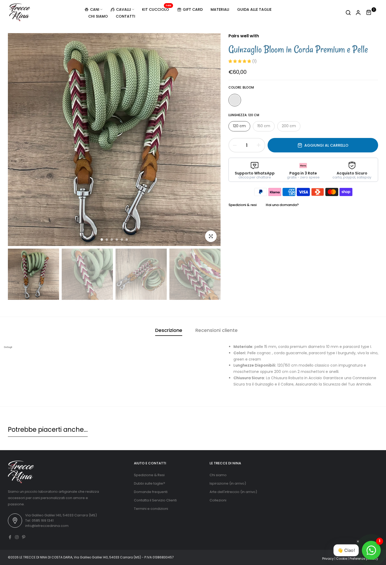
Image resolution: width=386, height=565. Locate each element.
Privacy (328, 558)
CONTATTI (125, 16)
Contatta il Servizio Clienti (155, 500)
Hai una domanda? (282, 204)
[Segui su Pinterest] (24, 537)
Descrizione (168, 330)
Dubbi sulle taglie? (149, 483)
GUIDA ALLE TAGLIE (254, 9)
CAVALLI (123, 9)
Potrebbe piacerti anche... (48, 429)
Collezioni (218, 500)
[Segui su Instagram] (17, 537)
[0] (369, 13)
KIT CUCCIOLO (156, 9)
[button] (240, 61)
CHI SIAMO (98, 16)
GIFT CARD (193, 9)
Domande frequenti (151, 491)
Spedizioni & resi (242, 204)
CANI (94, 9)
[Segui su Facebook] (10, 537)
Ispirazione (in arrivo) (228, 483)
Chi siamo (218, 474)
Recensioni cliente (216, 330)
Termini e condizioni (151, 508)
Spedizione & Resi (149, 474)
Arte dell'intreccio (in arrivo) (233, 491)
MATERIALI (220, 9)
